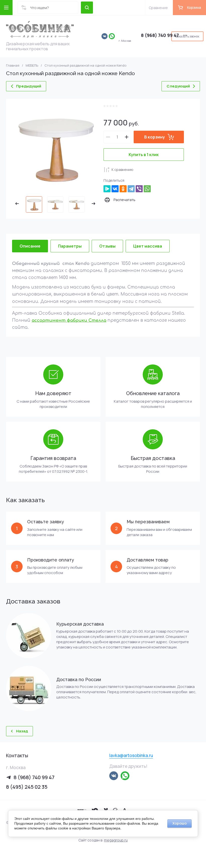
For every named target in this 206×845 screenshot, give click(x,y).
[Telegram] (131, 188)
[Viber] (139, 188)
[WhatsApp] (147, 188)
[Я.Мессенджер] (107, 188)
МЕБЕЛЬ (32, 65)
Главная (12, 65)
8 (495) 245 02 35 (26, 787)
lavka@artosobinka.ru (131, 755)
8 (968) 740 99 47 (160, 35)
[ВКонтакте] (115, 188)
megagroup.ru (116, 840)
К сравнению (122, 169)
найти (87, 8)
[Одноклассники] (123, 188)
